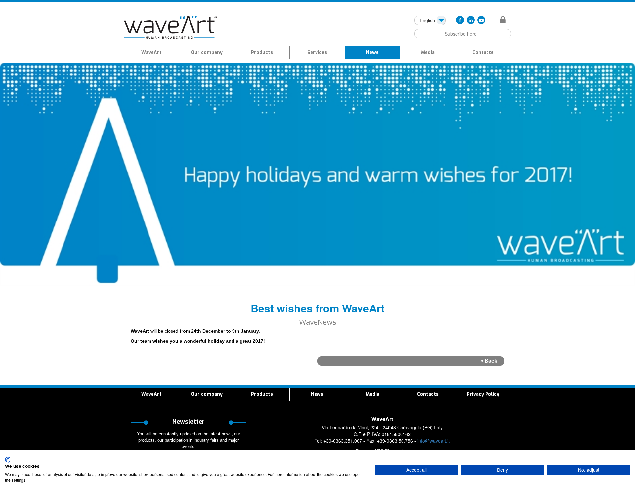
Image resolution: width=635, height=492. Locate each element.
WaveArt (151, 52)
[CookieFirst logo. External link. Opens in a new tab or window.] (7, 460)
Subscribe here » (463, 33)
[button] (261, 52)
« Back (488, 361)
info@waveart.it (433, 440)
